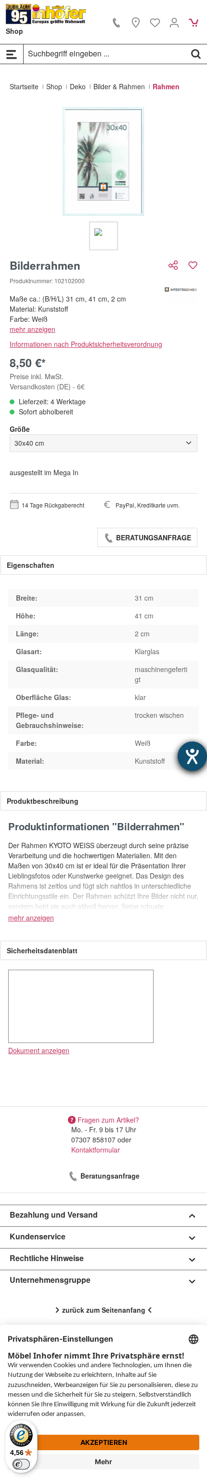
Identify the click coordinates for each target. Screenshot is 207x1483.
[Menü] (11, 54)
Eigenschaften (30, 565)
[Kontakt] (116, 22)
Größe (20, 429)
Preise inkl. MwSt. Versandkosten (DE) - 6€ (47, 381)
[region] (103, 178)
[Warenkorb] (193, 22)
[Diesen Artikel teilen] (174, 265)
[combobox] (104, 53)
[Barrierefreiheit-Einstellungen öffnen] (192, 756)
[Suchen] (196, 53)
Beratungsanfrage (152, 537)
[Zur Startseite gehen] (46, 14)
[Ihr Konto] (174, 22)
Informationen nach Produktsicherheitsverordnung (86, 344)
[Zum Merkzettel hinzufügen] (192, 265)
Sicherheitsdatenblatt (42, 950)
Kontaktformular (95, 1149)
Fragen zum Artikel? (108, 1119)
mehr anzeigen (32, 329)
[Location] (135, 22)
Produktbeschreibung (42, 801)
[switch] (21, 1464)
